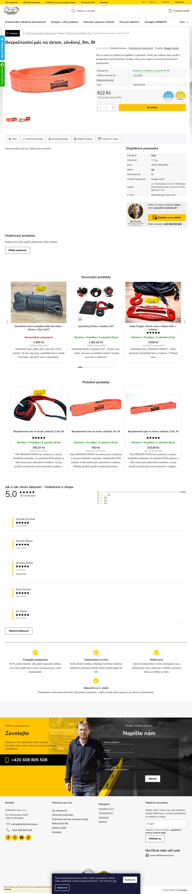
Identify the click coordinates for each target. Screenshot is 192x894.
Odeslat (153, 778)
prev (7, 322)
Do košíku (152, 107)
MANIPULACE (106, 809)
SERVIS (103, 822)
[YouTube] (22, 838)
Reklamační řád (87, 2)
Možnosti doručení (105, 80)
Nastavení (62, 887)
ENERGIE (104, 817)
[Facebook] (8, 838)
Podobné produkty (85, 139)
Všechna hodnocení (19, 630)
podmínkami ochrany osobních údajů (144, 769)
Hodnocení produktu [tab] (34, 139)
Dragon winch (171, 48)
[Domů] (23, 33)
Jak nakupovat (11, 2)
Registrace (179, 2)
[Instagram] (15, 838)
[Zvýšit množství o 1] (113, 107)
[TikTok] (28, 838)
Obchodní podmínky (31, 2)
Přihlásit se (155, 838)
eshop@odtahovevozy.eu (24, 824)
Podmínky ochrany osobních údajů (60, 2)
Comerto (183, 890)
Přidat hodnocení (18, 250)
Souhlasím (130, 879)
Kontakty (104, 2)
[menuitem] (26, 22)
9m (153, 169)
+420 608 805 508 (172, 224)
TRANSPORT (106, 813)
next (185, 322)
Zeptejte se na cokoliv (169, 217)
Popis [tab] (14, 139)
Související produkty (60, 139)
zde (114, 881)
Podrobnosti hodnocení (141, 48)
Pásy (153, 155)
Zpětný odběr (59, 827)
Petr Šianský (135, 221)
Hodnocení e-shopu (109, 139)
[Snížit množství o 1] (99, 107)
